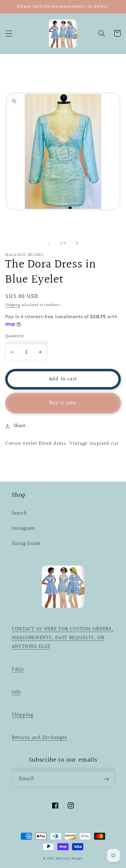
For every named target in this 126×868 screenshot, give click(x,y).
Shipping (12, 305)
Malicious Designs (69, 858)
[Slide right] (77, 243)
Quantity (14, 336)
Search (19, 513)
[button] (9, 33)
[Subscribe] (106, 779)
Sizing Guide (26, 543)
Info (16, 692)
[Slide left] (48, 243)
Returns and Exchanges (39, 737)
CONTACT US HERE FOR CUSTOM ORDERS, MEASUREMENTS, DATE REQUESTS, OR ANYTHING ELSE (62, 638)
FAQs (18, 669)
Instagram (23, 528)
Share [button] (19, 426)
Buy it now (63, 403)
